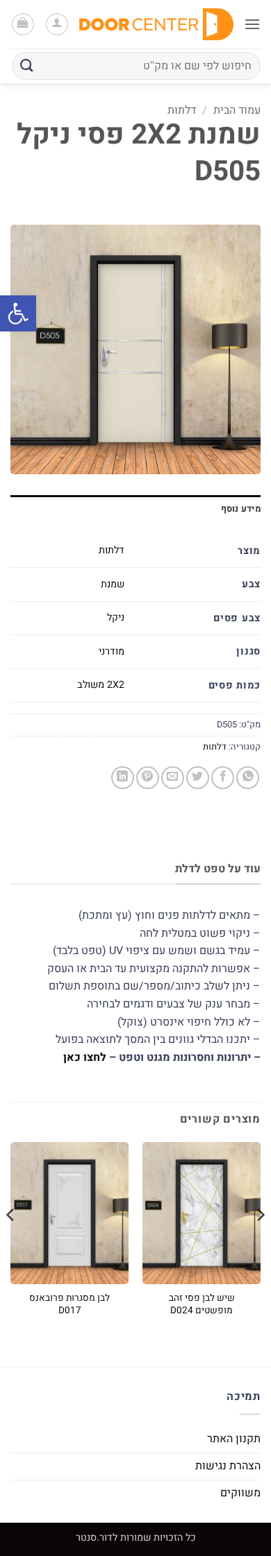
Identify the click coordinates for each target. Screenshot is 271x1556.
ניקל (115, 617)
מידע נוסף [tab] (241, 509)
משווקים (240, 1493)
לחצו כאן (84, 1057)
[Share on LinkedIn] (122, 777)
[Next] (11, 1243)
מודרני (111, 651)
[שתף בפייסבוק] (222, 777)
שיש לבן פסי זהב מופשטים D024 (202, 1305)
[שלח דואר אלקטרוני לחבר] (172, 777)
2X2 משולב (100, 684)
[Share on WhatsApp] (247, 777)
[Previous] (260, 1243)
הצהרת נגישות (228, 1466)
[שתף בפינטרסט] (147, 777)
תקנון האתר (234, 1438)
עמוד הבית (237, 110)
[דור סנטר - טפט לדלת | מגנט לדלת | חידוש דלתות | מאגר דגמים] (156, 24)
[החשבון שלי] (57, 24)
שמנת (112, 584)
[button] (18, 313)
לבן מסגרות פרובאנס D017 (69, 1305)
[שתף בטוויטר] (197, 777)
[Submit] (27, 65)
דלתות (181, 110)
